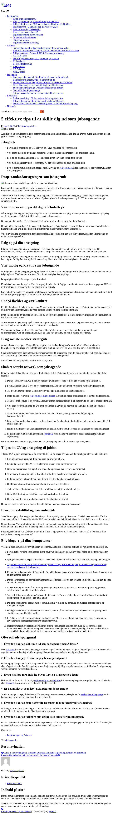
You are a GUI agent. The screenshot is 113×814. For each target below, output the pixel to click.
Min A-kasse (19, 72)
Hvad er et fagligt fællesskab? (26, 29)
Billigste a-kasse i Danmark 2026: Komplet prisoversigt (38, 53)
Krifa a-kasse (19, 61)
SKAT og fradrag (21, 40)
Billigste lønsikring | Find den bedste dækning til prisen (38, 101)
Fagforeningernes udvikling (26, 42)
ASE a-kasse (19, 66)
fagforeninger (66, 168)
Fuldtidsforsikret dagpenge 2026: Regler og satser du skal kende (42, 82)
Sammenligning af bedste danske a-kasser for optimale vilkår (41, 48)
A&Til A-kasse (20, 56)
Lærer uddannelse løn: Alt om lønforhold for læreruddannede (29, 755)
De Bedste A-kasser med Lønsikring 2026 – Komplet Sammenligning (45, 103)
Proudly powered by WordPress (16, 811)
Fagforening (12, 16)
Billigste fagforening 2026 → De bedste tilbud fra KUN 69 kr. (42, 24)
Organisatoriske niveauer (24, 37)
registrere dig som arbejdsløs (47, 680)
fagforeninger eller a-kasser (42, 395)
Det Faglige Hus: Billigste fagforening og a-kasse (36, 58)
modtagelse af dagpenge (92, 694)
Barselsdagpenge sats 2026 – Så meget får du (34, 79)
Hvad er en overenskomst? (25, 32)
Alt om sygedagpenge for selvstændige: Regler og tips (38, 93)
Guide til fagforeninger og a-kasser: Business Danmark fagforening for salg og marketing (44, 752)
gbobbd (52, 811)
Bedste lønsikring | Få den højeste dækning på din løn (38, 98)
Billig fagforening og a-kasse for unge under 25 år (36, 21)
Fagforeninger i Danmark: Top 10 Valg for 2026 (35, 26)
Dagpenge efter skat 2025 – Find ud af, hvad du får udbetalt (40, 77)
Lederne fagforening (22, 64)
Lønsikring (12, 95)
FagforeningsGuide (27, 126)
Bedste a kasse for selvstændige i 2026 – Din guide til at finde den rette (46, 50)
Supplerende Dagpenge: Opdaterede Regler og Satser (38, 87)
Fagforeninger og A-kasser (19, 735)
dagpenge (10, 683)
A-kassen (10, 649)
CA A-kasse (18, 69)
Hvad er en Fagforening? (24, 19)
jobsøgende (11, 740)
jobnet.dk (48, 433)
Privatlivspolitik (14, 783)
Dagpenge (12, 74)
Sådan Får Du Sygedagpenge (26, 90)
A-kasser (11, 45)
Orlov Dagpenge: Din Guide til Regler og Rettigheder (38, 85)
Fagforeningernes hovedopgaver (28, 34)
